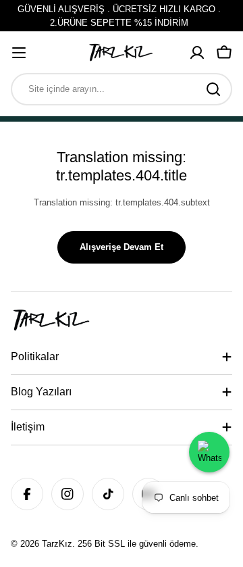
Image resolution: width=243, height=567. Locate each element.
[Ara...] (213, 89)
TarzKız (57, 544)
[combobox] (121, 89)
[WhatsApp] (209, 452)
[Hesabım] (197, 53)
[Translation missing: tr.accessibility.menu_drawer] (19, 53)
